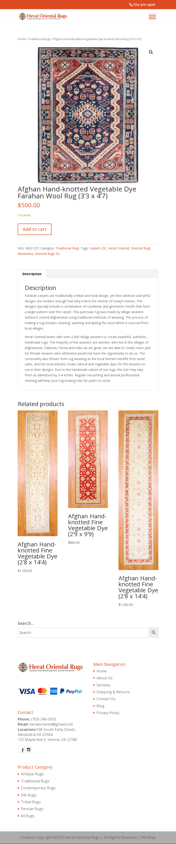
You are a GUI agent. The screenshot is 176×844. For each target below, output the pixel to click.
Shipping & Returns (113, 691)
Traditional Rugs (39, 39)
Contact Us (105, 698)
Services (103, 685)
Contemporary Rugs (38, 787)
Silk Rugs (28, 795)
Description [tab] (31, 274)
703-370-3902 (144, 5)
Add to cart (35, 229)
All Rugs (28, 815)
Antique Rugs (32, 773)
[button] (151, 52)
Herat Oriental (118, 248)
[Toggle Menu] (152, 17)
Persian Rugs (32, 808)
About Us (104, 677)
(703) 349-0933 (43, 719)
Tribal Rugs (31, 801)
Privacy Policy (107, 712)
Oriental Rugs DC (47, 253)
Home (22, 39)
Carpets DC (97, 248)
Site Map (148, 837)
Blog (100, 705)
